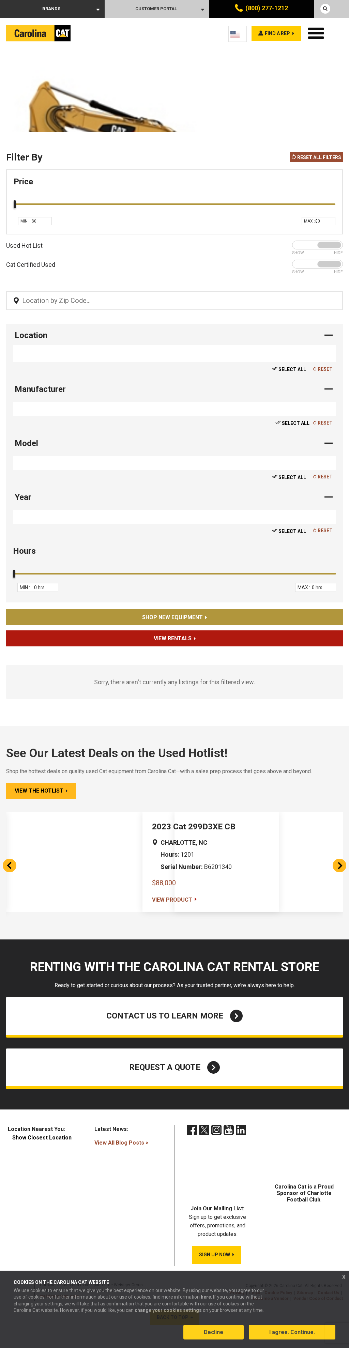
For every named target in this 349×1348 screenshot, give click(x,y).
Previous (9, 865)
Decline (213, 1332)
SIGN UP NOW (214, 1254)
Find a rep (277, 33)
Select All (291, 369)
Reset (325, 369)
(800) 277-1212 (266, 8)
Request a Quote (164, 1067)
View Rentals (173, 638)
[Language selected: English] (237, 34)
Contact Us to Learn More (164, 1016)
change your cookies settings (168, 1310)
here (206, 1297)
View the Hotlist (39, 790)
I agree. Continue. (292, 1332)
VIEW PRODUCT (172, 900)
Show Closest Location (42, 1137)
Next (339, 865)
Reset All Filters (318, 157)
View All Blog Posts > (121, 1142)
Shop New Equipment (172, 617)
